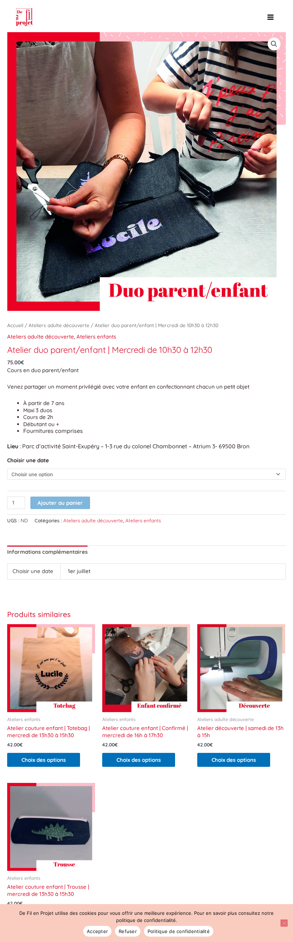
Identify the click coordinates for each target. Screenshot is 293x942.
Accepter (97, 931)
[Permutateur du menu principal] (270, 17)
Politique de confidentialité (179, 931)
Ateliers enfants (96, 336)
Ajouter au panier (60, 502)
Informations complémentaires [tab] (47, 551)
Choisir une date (28, 460)
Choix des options (43, 759)
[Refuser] (284, 923)
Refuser (128, 931)
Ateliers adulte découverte (59, 325)
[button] (274, 44)
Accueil (15, 325)
